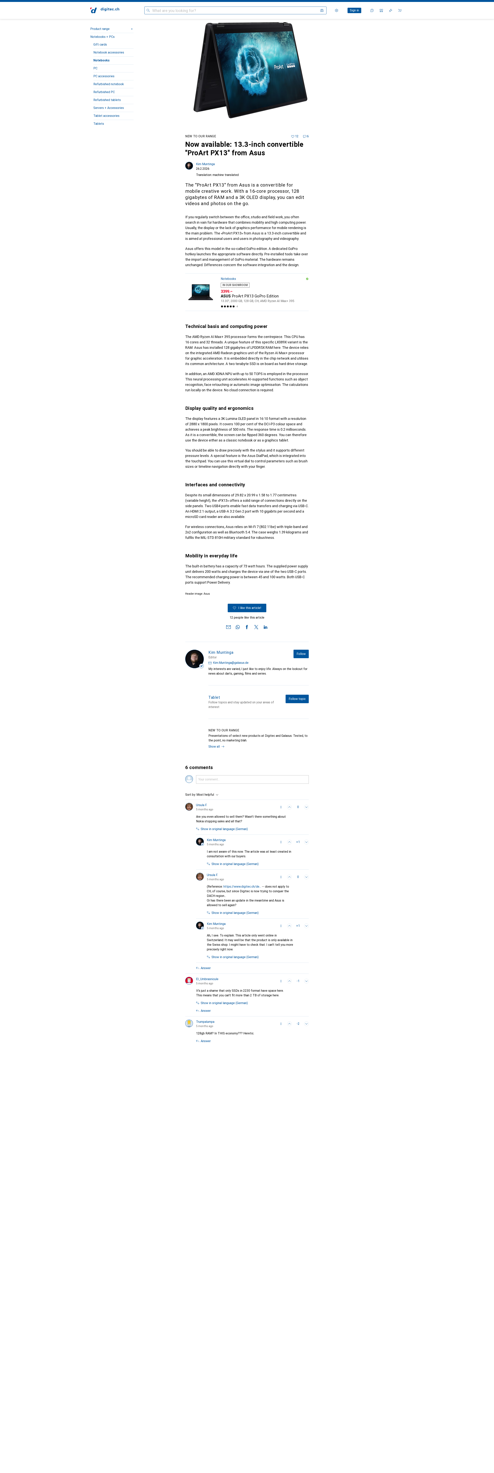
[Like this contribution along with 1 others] (289, 842)
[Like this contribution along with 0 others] (289, 807)
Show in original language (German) (224, 829)
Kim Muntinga (205, 164)
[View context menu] (281, 807)
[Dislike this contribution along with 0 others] (306, 807)
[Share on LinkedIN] (265, 627)
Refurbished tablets (107, 100)
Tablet (214, 697)
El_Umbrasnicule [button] (207, 979)
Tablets (98, 124)
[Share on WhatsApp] (237, 627)
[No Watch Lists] (390, 10)
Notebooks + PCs (102, 37)
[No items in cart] (400, 10)
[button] (307, 279)
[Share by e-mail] (228, 627)
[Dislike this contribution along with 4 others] (306, 1023)
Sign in (354, 10)
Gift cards (100, 44)
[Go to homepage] (104, 10)
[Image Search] (322, 10)
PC (95, 68)
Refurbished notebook (108, 84)
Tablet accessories (106, 116)
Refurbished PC (104, 92)
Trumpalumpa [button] (205, 1022)
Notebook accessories (108, 52)
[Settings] (336, 10)
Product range (100, 29)
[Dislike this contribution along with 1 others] (306, 981)
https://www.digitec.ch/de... (242, 886)
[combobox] (206, 795)
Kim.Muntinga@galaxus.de (231, 663)
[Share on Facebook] (247, 627)
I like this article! (249, 608)
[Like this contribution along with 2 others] (289, 1023)
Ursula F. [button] (201, 805)
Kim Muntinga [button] (216, 840)
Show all (214, 746)
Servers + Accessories (108, 108)
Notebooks (101, 60)
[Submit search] (148, 10)
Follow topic (297, 699)
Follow (301, 654)
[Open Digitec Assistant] (372, 10)
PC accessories (103, 76)
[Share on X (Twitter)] (256, 627)
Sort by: (190, 794)
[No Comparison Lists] (381, 10)
